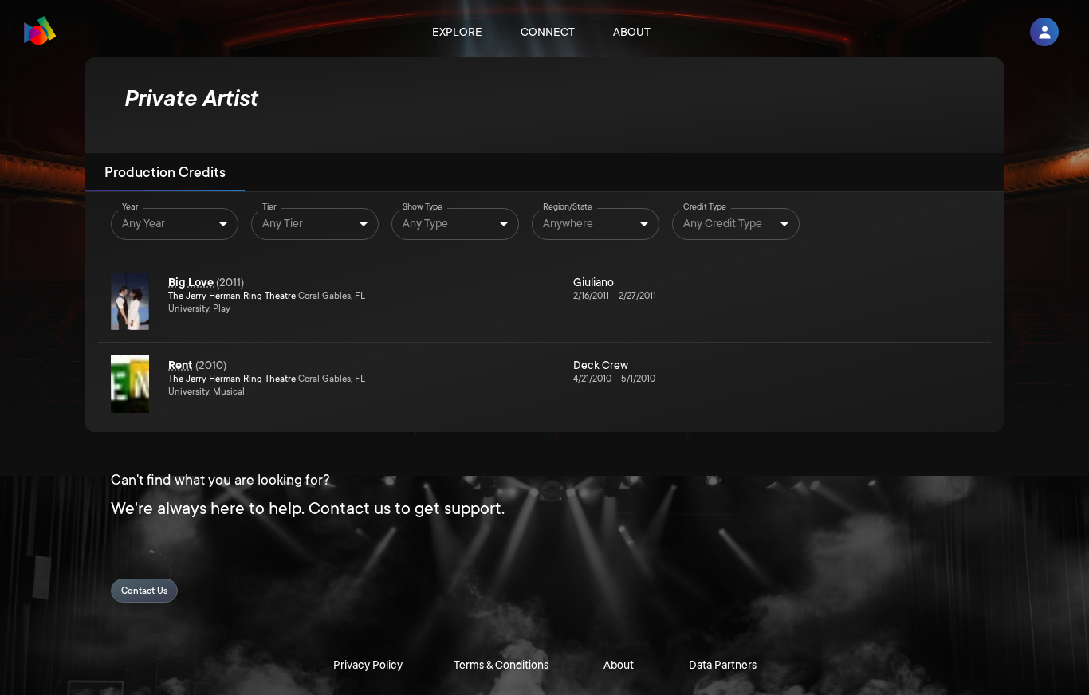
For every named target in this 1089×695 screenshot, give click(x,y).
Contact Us (144, 591)
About (632, 32)
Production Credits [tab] (165, 172)
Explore (457, 32)
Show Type (422, 207)
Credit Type (704, 207)
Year (130, 207)
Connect (548, 32)
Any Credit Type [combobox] (722, 223)
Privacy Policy (368, 664)
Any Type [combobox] (425, 223)
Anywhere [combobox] (568, 223)
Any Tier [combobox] (282, 223)
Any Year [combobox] (143, 223)
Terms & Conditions (501, 664)
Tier (269, 207)
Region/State (567, 207)
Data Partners (723, 664)
